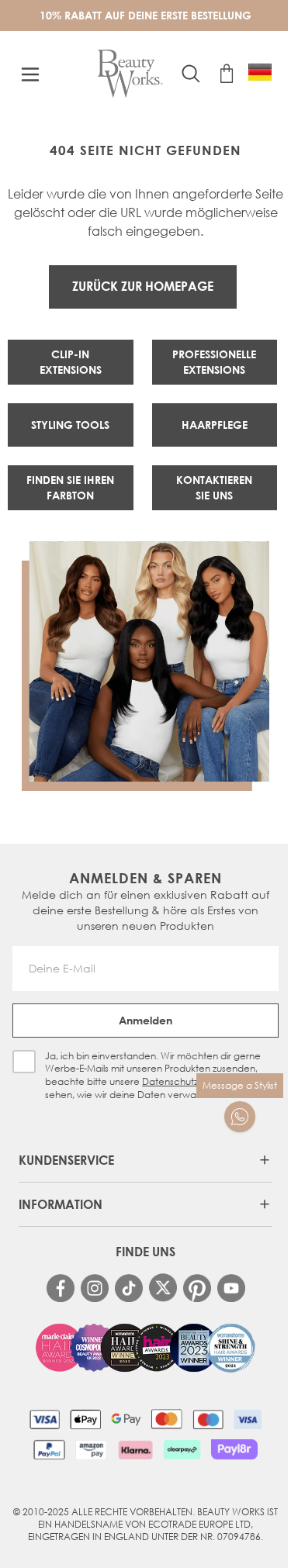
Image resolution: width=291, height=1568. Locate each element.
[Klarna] (135, 1449)
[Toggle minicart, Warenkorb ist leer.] (226, 73)
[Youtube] (231, 1288)
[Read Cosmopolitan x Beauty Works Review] (145, 1348)
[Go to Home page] (130, 74)
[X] (163, 1287)
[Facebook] (60, 1288)
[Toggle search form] (191, 73)
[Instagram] (95, 1288)
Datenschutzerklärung (191, 1081)
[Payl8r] (234, 1449)
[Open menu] (30, 74)
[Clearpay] (182, 1449)
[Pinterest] (197, 1288)
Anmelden (145, 1020)
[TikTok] (129, 1288)
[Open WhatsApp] (239, 1116)
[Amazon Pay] (91, 1449)
